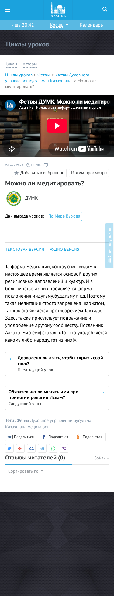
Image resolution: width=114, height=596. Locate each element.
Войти (100, 458)
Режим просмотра (89, 172)
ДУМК (31, 198)
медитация (38, 427)
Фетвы (44, 75)
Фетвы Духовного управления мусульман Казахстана (47, 77)
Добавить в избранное (42, 172)
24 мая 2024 (14, 165)
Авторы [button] (30, 64)
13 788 (35, 165)
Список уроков (109, 243)
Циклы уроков (19, 75)
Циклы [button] (11, 64)
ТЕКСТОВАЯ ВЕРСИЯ (24, 249)
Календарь (91, 25)
